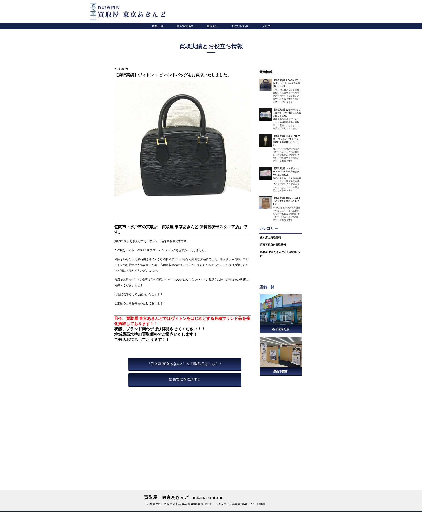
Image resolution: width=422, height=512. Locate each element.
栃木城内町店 (280, 329)
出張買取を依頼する (185, 379)
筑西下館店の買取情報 (273, 244)
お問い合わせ (240, 26)
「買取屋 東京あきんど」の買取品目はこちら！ (184, 364)
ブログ (266, 26)
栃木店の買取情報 (270, 237)
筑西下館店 (280, 371)
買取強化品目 (185, 26)
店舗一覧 (157, 26)
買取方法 (212, 26)
